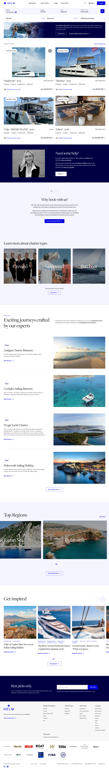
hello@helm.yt (102, 763)
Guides (56, 3)
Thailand (45, 718)
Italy (44, 720)
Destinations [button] (32, 3)
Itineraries (97, 716)
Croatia (45, 711)
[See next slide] (103, 542)
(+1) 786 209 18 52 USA (76, 763)
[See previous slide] (6, 542)
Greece (45, 708)
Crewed (67, 708)
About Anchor (98, 711)
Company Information (100, 730)
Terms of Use (34, 763)
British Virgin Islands (48, 713)
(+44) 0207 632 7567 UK (63, 763)
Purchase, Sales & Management (50, 737)
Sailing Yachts (83, 718)
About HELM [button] (64, 3)
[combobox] (59, 18)
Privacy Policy (43, 763)
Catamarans (82, 708)
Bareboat (67, 713)
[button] (50, 51)
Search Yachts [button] (45, 3)
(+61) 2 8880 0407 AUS (90, 763)
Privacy (97, 725)
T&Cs (96, 723)
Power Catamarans (84, 711)
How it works (98, 713)
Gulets (81, 713)
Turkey (44, 716)
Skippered (67, 711)
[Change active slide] (47, 75)
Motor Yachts (83, 716)
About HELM (98, 708)
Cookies (97, 727)
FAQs (96, 720)
